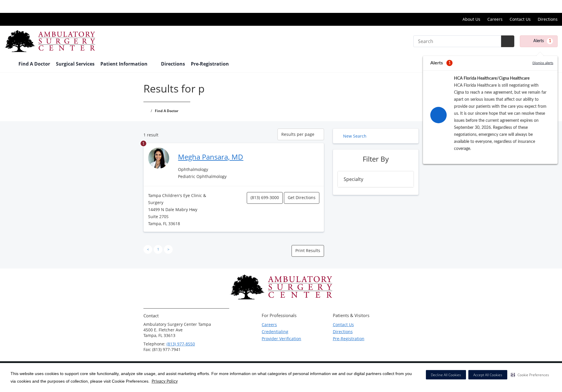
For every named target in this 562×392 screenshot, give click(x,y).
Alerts (542, 41)
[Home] (8, 64)
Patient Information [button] (124, 64)
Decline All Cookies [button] (446, 374)
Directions (548, 19)
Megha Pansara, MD (210, 157)
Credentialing (275, 331)
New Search (354, 136)
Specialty (353, 179)
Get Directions (302, 197)
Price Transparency (539, 6)
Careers (495, 19)
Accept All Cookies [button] (487, 374)
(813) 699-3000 (265, 197)
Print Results (307, 250)
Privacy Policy (165, 381)
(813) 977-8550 (181, 344)
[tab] (376, 179)
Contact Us (520, 19)
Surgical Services (75, 64)
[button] (530, 374)
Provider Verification (281, 338)
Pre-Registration (210, 64)
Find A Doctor (34, 64)
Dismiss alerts (542, 63)
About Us (471, 19)
